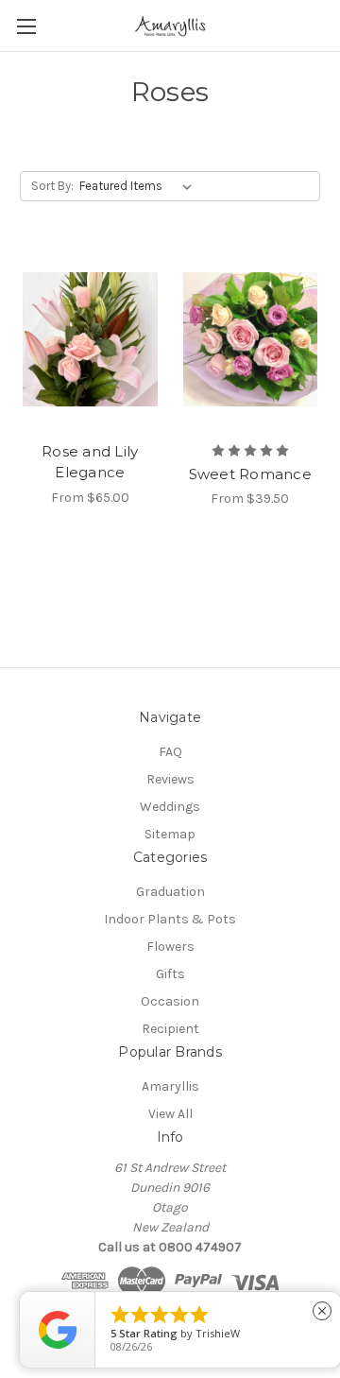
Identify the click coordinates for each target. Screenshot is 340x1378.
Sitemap (170, 834)
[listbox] (139, 186)
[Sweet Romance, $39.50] (250, 339)
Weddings (170, 807)
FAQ (170, 752)
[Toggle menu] (26, 26)
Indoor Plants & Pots (170, 919)
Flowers (170, 947)
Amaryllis (170, 1086)
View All (170, 1114)
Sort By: (52, 186)
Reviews (170, 779)
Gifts (170, 974)
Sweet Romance (250, 474)
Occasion (170, 1001)
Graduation (170, 892)
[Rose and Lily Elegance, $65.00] (90, 339)
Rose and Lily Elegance (90, 462)
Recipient (170, 1029)
